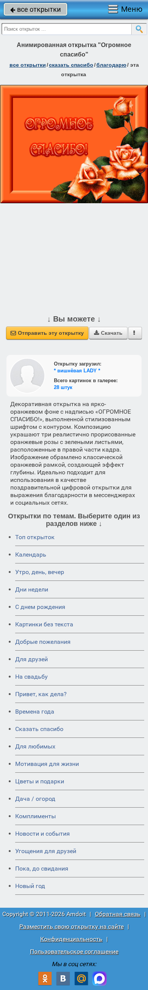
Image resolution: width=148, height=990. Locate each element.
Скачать (108, 333)
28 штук (63, 387)
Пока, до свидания (41, 868)
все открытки (35, 9)
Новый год (30, 886)
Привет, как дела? (41, 694)
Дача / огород (35, 798)
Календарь (30, 554)
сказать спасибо (71, 65)
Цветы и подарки (39, 781)
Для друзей (31, 659)
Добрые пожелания (43, 641)
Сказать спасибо (39, 729)
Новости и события (42, 833)
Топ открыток (35, 537)
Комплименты (35, 816)
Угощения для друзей (45, 851)
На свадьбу (31, 676)
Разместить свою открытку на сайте (71, 926)
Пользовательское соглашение (74, 951)
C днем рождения (40, 606)
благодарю (111, 65)
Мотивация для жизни (47, 763)
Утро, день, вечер (39, 572)
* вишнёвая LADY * (77, 370)
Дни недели (31, 589)
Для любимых (35, 746)
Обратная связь (117, 914)
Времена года (34, 711)
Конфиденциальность (71, 939)
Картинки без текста (44, 624)
